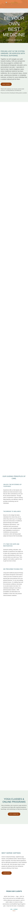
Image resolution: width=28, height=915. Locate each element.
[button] (14, 10)
